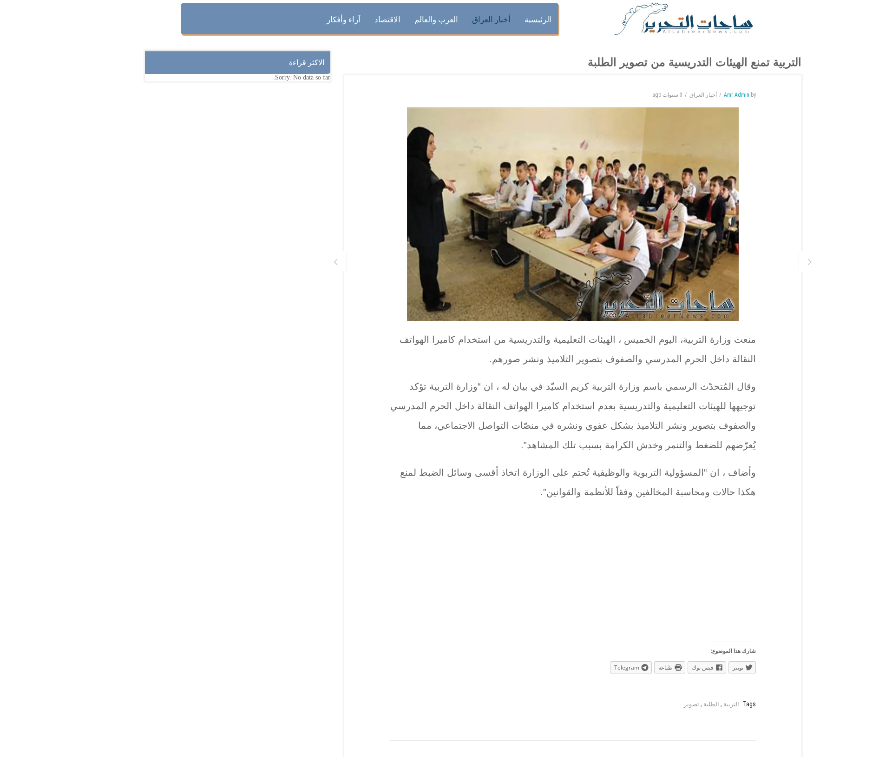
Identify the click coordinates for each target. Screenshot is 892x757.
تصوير (691, 704)
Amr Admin (736, 95)
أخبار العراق (703, 95)
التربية (731, 704)
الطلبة (711, 704)
